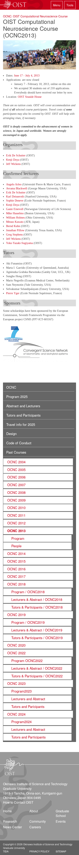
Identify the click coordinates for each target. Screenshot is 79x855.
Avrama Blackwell (16, 188)
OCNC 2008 (16, 492)
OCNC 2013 (16, 530)
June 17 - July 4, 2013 (27, 75)
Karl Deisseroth (15, 196)
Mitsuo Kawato (14, 221)
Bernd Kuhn (13, 226)
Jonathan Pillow (15, 230)
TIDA (6, 851)
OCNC (11, 387)
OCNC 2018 (16, 584)
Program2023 (21, 691)
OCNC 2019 (16, 614)
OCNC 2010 (16, 507)
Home (7, 811)
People (16, 545)
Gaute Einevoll (14, 209)
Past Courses (16, 452)
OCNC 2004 (16, 461)
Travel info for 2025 (20, 424)
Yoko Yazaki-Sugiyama (20, 243)
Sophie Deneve (14, 200)
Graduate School (62, 813)
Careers (35, 827)
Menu (56, 5)
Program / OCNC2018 (28, 591)
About (33, 811)
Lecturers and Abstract (28, 698)
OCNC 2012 (16, 523)
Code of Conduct (18, 442)
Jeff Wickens (13, 163)
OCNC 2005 (16, 469)
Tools (69, 5)
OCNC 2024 (16, 714)
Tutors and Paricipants (27, 706)
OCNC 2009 (16, 500)
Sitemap (61, 851)
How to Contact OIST (18, 802)
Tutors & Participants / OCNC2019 (37, 637)
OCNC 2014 (16, 553)
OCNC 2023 (16, 683)
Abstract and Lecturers (23, 405)
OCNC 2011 (16, 515)
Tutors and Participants (23, 415)
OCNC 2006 (16, 477)
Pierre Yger (13, 293)
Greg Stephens (14, 234)
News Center (12, 827)
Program (17, 538)
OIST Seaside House (30, 96)
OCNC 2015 (16, 561)
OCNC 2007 (16, 484)
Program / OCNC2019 (28, 622)
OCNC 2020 (16, 645)
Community (37, 821)
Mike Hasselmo (15, 213)
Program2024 (21, 721)
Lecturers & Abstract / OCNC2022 (36, 668)
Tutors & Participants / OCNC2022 (37, 676)
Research (10, 821)
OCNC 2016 (16, 568)
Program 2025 (17, 396)
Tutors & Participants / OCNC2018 (37, 607)
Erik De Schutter (16, 155)
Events (61, 821)
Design (11, 433)
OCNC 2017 (16, 576)
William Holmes (15, 217)
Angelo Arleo (13, 184)
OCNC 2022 (16, 652)
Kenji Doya (12, 159)
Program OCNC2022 (27, 660)
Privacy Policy (39, 851)
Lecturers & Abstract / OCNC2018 (36, 599)
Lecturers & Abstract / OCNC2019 (36, 630)
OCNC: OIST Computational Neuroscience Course (35, 16)
